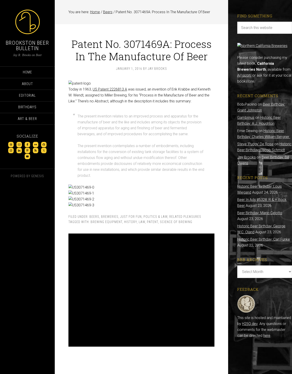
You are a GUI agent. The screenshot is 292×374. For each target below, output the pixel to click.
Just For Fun (131, 216)
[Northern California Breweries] (262, 46)
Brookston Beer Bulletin (27, 46)
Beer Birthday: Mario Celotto (259, 213)
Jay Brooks (246, 157)
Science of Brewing (176, 222)
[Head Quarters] (246, 312)
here (266, 335)
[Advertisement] (141, 290)
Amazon (244, 75)
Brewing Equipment (106, 222)
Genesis (37, 176)
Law (142, 222)
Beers (94, 216)
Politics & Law (155, 216)
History (130, 222)
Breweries (109, 216)
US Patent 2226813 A (110, 89)
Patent (152, 222)
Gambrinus (245, 117)
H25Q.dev (250, 324)
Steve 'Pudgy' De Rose (255, 144)
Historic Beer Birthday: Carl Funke (263, 239)
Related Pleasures (185, 216)
